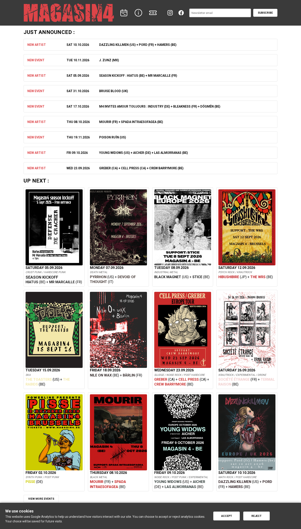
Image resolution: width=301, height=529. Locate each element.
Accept (226, 516)
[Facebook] (181, 12)
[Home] (69, 13)
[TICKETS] (153, 12)
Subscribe (265, 12)
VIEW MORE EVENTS (41, 498)
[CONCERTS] (123, 12)
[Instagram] (170, 12)
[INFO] (138, 12)
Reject (256, 516)
